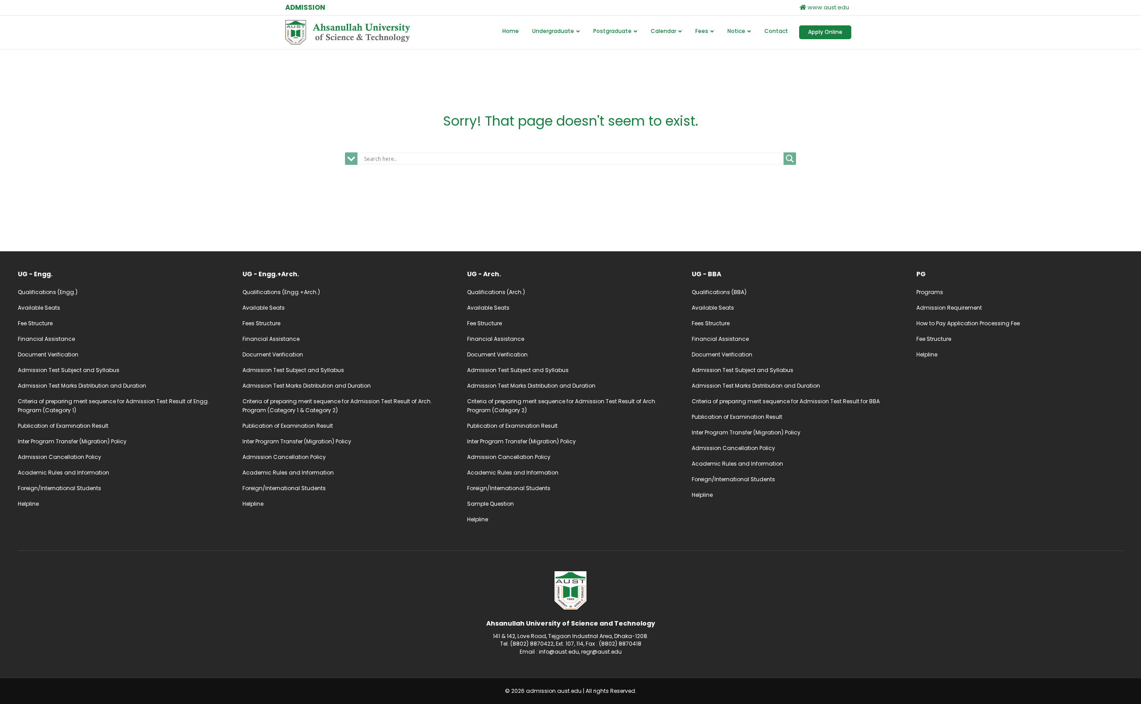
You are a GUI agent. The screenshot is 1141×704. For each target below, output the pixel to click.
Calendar (663, 31)
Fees (701, 31)
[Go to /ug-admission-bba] (795, 274)
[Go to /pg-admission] (1019, 274)
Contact (776, 31)
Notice (736, 31)
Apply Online (825, 32)
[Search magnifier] (790, 158)
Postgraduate (612, 31)
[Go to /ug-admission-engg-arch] (345, 274)
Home (510, 31)
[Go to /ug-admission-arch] (570, 274)
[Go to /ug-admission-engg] (121, 274)
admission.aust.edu (554, 691)
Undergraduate (553, 31)
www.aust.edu (827, 7)
